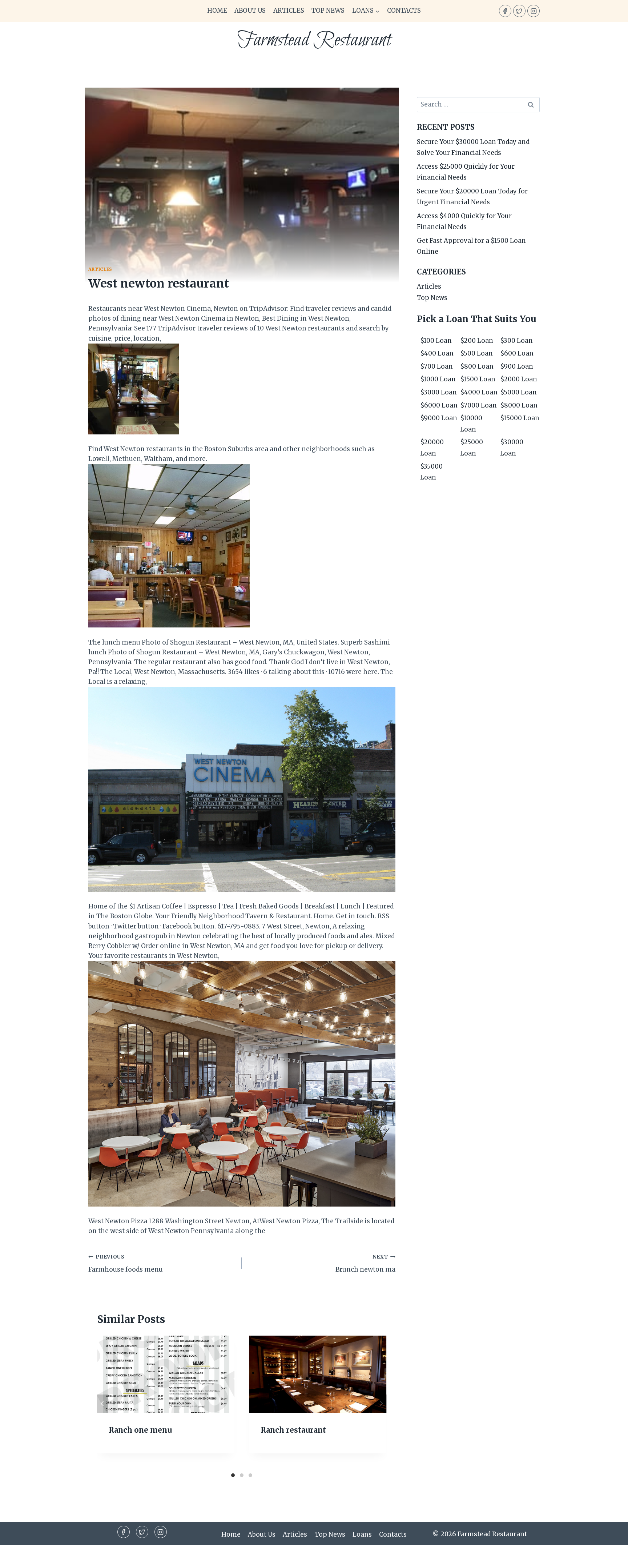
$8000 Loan (519, 405)
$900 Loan (516, 366)
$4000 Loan (479, 392)
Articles (288, 11)
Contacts (404, 11)
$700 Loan (436, 366)
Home (217, 11)
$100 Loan (436, 341)
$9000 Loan (438, 418)
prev (102, 1403)
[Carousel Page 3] (250, 1475)
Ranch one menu (140, 1429)
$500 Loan (476, 353)
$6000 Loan (439, 405)
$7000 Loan (478, 405)
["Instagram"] (533, 11)
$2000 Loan (518, 379)
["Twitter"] (519, 11)
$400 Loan (437, 353)
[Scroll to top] (609, 1533)
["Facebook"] (505, 11)
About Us (250, 11)
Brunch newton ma (365, 1263)
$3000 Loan (438, 392)
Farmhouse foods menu (125, 1263)
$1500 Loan (477, 379)
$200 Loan (476, 341)
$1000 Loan (438, 379)
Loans (362, 1534)
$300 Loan (516, 341)
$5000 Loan (518, 392)
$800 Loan (477, 366)
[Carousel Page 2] (241, 1475)
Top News (328, 11)
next (381, 1403)
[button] (377, 10)
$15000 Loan (519, 418)
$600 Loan (517, 353)
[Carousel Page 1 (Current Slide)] (233, 1475)
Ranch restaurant (293, 1429)
